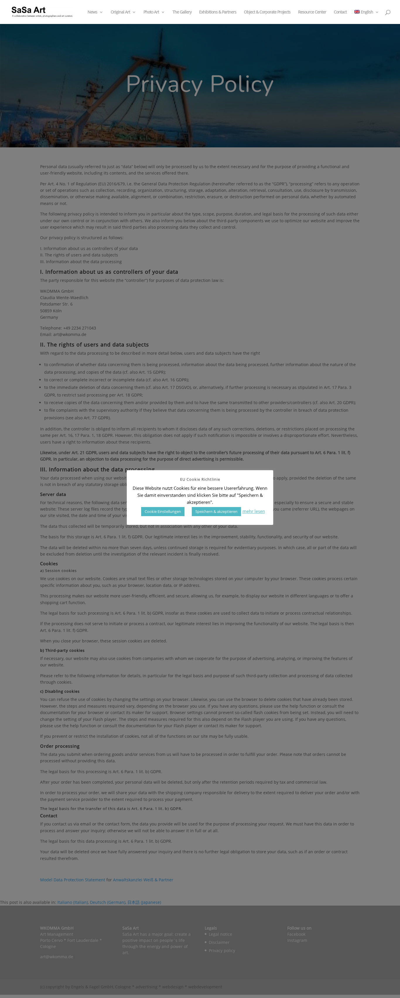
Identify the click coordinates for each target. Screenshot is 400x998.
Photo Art (151, 12)
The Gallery (182, 12)
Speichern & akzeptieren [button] (216, 511)
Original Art (120, 12)
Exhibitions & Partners (217, 12)
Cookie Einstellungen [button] (163, 511)
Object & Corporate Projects (267, 12)
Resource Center (312, 12)
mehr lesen (253, 511)
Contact (340, 12)
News (92, 12)
